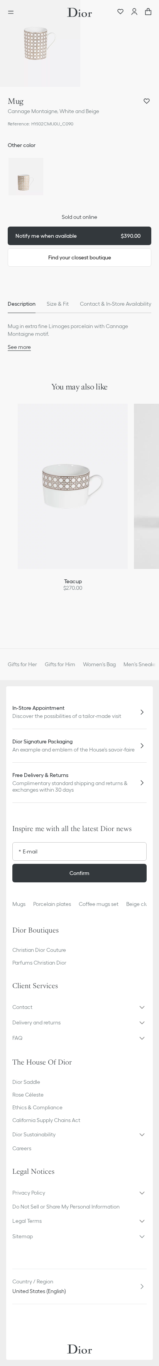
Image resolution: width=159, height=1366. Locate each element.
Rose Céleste (28, 1095)
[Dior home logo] (79, 12)
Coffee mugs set (98, 904)
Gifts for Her (22, 664)
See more (19, 347)
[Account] (134, 12)
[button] (40, 43)
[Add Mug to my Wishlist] (146, 101)
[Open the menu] (13, 12)
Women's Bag (99, 664)
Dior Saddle (26, 1082)
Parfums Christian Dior (39, 963)
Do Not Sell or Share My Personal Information (66, 1207)
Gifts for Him (60, 664)
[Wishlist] (120, 12)
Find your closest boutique (79, 257)
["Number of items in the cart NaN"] (148, 12)
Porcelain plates (52, 904)
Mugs (18, 904)
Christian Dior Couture (39, 950)
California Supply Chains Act (46, 1120)
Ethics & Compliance (37, 1107)
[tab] (22, 304)
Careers (21, 1148)
